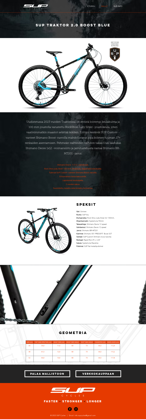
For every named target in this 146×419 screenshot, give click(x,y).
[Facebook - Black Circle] (70, 409)
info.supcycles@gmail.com (85, 415)
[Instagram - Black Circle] (76, 409)
